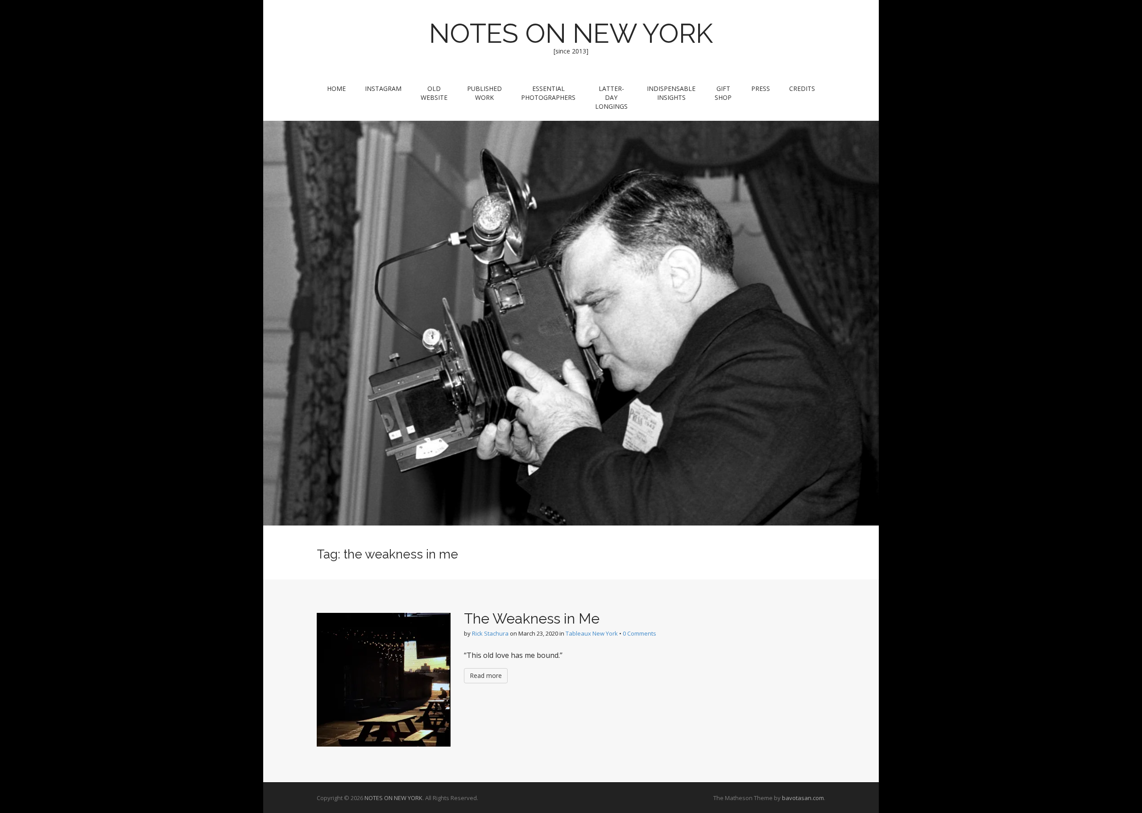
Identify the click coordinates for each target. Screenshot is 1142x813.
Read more (486, 675)
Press (760, 88)
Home (336, 88)
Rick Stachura (490, 633)
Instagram (383, 88)
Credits (802, 88)
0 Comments (639, 633)
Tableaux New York (592, 633)
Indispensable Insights (671, 93)
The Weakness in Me (532, 618)
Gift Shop (723, 93)
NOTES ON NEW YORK (571, 33)
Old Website (434, 93)
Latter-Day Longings (611, 97)
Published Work (484, 93)
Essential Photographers (548, 93)
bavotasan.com (803, 798)
